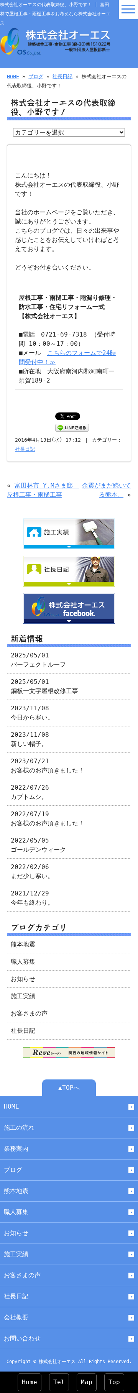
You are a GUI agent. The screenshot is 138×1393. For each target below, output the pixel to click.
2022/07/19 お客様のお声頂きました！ (47, 818)
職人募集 (23, 961)
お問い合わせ (22, 1338)
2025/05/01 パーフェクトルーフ (38, 660)
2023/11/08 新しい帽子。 (30, 739)
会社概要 (16, 1317)
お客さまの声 (29, 1013)
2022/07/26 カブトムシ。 (30, 792)
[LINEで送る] (72, 427)
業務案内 (16, 1148)
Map (86, 1382)
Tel (59, 1382)
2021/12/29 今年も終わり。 (32, 898)
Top (114, 1382)
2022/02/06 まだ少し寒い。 (32, 871)
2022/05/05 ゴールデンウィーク (38, 845)
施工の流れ (19, 1127)
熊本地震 (23, 944)
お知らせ (23, 978)
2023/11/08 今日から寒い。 (32, 713)
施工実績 (23, 996)
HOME (13, 76)
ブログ (35, 76)
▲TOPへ (69, 1087)
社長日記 (62, 76)
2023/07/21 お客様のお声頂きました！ (47, 765)
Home (29, 1382)
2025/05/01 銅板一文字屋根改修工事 (44, 686)
